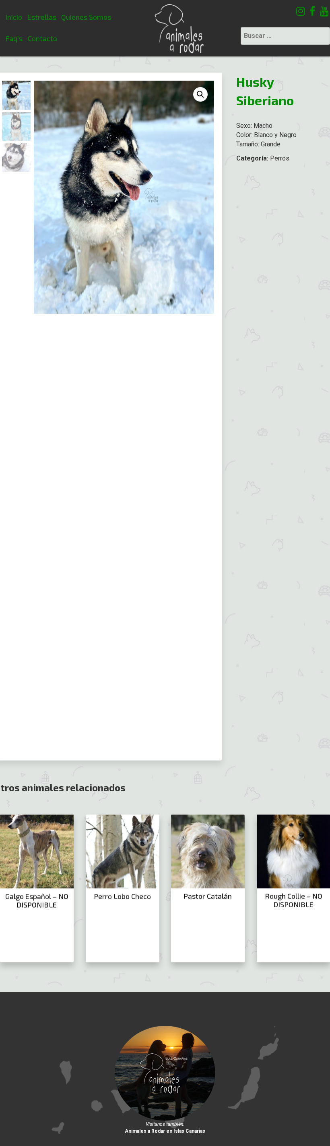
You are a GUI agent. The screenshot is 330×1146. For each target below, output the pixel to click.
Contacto (42, 38)
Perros (279, 158)
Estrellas (41, 17)
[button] (200, 94)
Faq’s (14, 38)
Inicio (13, 17)
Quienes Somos (86, 17)
